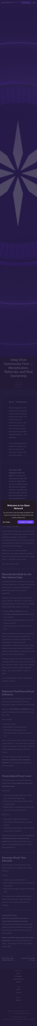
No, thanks (6, 522)
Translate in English (25, 522)
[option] (1, 1020)
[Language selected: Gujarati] (16, 1022)
